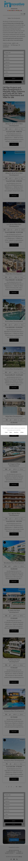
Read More (16, 432)
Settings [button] (21, 432)
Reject (11, 432)
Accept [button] (6, 432)
